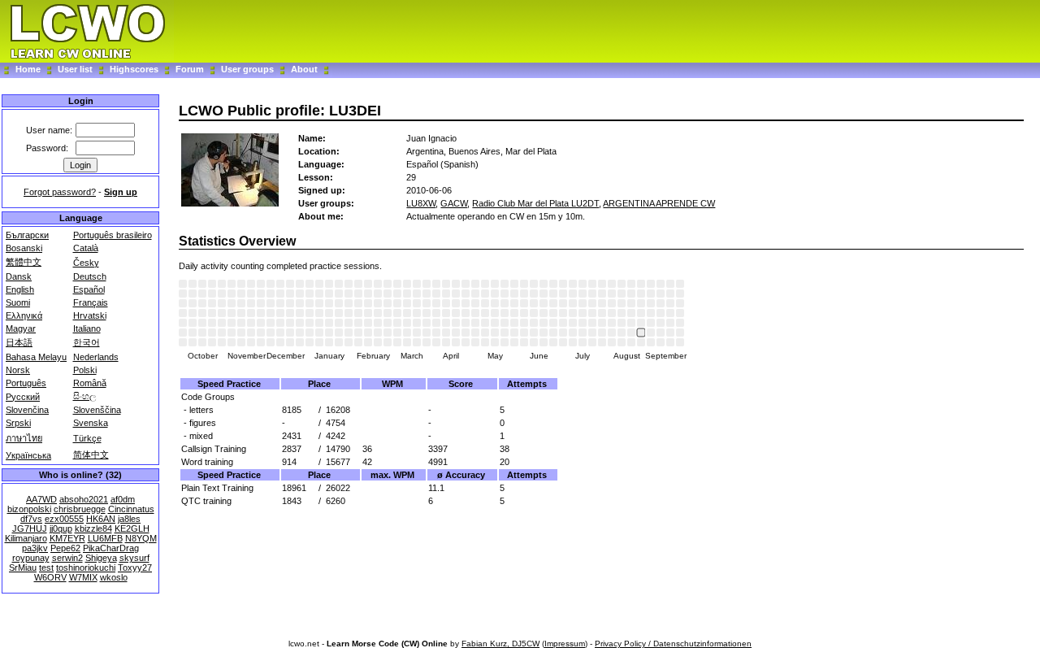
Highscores (134, 69)
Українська (28, 455)
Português (26, 383)
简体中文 (91, 454)
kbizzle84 (93, 528)
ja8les (129, 519)
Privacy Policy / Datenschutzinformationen (673, 643)
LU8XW (421, 203)
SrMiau (23, 567)
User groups (247, 69)
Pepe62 (65, 548)
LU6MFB (105, 538)
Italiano (87, 328)
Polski (85, 370)
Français (90, 302)
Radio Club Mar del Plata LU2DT (535, 203)
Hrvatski (89, 315)
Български (27, 235)
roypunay (31, 558)
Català (85, 248)
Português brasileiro (112, 235)
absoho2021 (83, 499)
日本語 (19, 342)
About (304, 69)
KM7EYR (67, 538)
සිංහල (84, 396)
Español (89, 289)
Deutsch (89, 276)
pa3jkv (35, 548)
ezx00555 (64, 519)
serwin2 (67, 558)
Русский (23, 397)
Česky (86, 262)
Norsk (18, 370)
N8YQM (141, 538)
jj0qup (61, 528)
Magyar (21, 328)
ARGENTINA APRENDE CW (659, 203)
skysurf (134, 558)
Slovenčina (27, 410)
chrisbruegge (80, 509)
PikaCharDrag (111, 548)
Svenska (90, 423)
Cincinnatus (131, 509)
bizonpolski (29, 509)
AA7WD (41, 499)
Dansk (19, 276)
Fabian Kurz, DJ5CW (501, 643)
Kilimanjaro (26, 538)
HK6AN (100, 519)
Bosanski (24, 248)
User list (75, 69)
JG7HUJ (29, 528)
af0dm (122, 499)
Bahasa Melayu (36, 357)
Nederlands (96, 357)
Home (28, 69)
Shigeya (101, 558)
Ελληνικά (24, 315)
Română (89, 383)
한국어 (86, 342)
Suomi (18, 302)
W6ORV (50, 577)
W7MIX (83, 577)
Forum (191, 69)
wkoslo (114, 577)
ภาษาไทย (24, 438)
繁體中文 (23, 262)
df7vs (31, 519)
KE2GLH (132, 528)
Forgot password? (60, 192)
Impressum (564, 643)
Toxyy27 (135, 567)
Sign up (120, 192)
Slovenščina (97, 410)
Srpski (18, 423)
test (46, 567)
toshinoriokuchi (85, 567)
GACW (453, 203)
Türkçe (87, 438)
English (20, 289)
